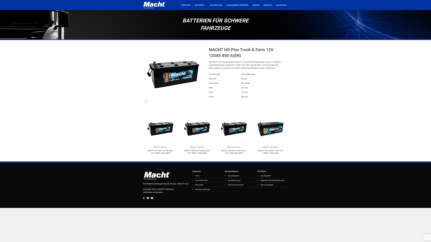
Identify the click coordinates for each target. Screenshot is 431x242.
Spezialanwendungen (202, 189)
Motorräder (199, 185)
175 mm (244, 92)
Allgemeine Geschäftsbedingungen (272, 180)
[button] (146, 102)
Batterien (199, 5)
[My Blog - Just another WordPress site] (154, 5)
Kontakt (268, 5)
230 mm (244, 88)
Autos (197, 176)
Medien (256, 5)
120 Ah (244, 79)
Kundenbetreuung (234, 180)
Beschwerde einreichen (236, 185)
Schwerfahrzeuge (248, 74)
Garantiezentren (233, 176)
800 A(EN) (245, 83)
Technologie (216, 5)
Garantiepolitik (265, 176)
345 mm (244, 97)
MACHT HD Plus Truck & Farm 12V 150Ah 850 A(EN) (234, 151)
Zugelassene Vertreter (237, 5)
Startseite (185, 5)
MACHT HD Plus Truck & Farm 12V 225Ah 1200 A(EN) (160, 151)
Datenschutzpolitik (266, 185)
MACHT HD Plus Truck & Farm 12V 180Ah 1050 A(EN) (197, 151)
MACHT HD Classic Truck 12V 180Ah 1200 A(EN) (270, 151)
